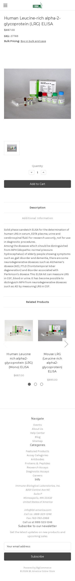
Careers (37, 475)
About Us (37, 429)
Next (66, 344)
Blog (37, 437)
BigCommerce (43, 567)
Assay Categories (37, 455)
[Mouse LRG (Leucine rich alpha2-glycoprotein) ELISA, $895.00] (52, 330)
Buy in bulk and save (33, 41)
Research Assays (37, 467)
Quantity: (37, 165)
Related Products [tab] (37, 302)
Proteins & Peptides (37, 463)
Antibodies (37, 459)
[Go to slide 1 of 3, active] (29, 384)
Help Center (37, 433)
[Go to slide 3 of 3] (41, 384)
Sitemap (37, 441)
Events (37, 425)
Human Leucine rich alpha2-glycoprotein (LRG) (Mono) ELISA (19, 360)
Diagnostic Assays (37, 471)
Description (37, 207)
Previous (5, 344)
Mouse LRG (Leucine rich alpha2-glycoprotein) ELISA (52, 362)
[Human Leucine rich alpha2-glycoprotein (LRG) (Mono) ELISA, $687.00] (19, 330)
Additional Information (37, 218)
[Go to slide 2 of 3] (35, 384)
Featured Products (37, 451)
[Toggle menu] (5, 5)
